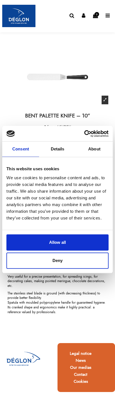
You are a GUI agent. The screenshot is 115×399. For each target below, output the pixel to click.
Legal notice (81, 353)
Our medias (80, 367)
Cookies (81, 381)
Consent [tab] (20, 149)
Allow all (57, 242)
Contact (80, 374)
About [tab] (94, 149)
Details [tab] (57, 149)
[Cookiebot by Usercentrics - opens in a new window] (84, 133)
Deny (57, 260)
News (81, 360)
